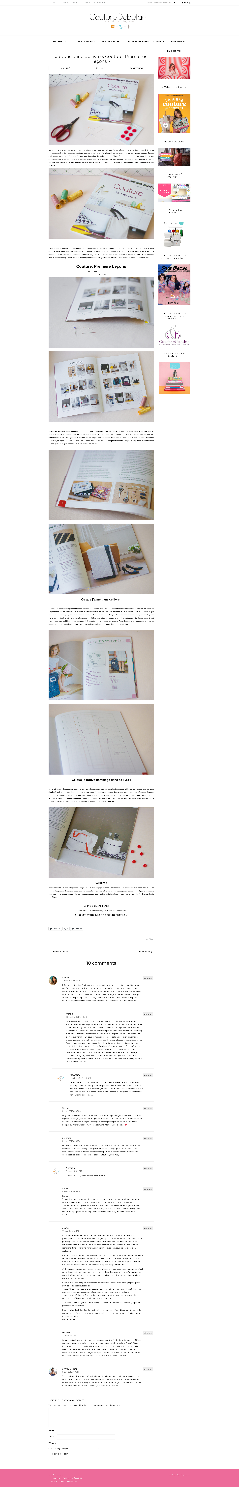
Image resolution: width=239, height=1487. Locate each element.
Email (51, 1437)
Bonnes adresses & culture (144, 41)
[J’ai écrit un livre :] (174, 113)
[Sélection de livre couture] (174, 378)
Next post (144, 952)
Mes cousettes (110, 41)
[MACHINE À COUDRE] (174, 192)
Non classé (114, 49)
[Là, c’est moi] (174, 68)
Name (52, 1430)
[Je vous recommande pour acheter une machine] (174, 335)
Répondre (148, 978)
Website (53, 1443)
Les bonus (176, 41)
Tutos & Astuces (82, 41)
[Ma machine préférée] (174, 233)
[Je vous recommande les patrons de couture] (174, 285)
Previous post (60, 952)
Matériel (58, 41)
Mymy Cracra (69, 1368)
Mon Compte (99, 3)
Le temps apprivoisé (106, 271)
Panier (87, 3)
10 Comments (136, 68)
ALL (76, 49)
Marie (65, 977)
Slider (124, 49)
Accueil (52, 3)
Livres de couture (88, 49)
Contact (76, 3)
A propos (63, 3)
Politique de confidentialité (84, 1448)
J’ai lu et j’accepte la (74, 1448)
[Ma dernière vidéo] (174, 157)
